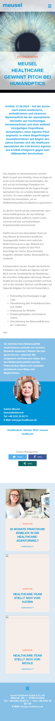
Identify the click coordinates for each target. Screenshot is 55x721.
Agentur (28, 524)
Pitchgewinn (27, 56)
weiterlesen (27, 546)
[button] (18, 456)
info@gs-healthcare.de (31, 706)
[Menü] (50, 6)
